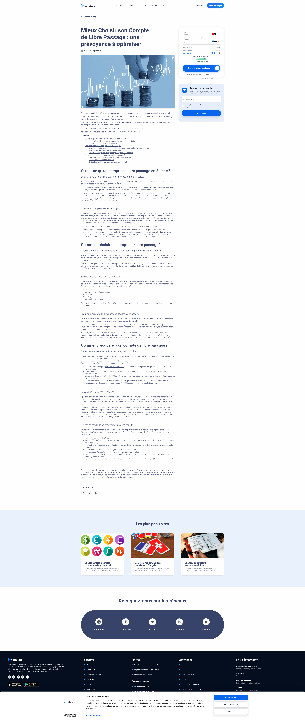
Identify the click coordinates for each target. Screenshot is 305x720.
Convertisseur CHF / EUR (144, 687)
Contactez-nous (188, 675)
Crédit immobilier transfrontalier (147, 665)
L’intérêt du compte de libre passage (103, 143)
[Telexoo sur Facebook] (13, 677)
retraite (145, 430)
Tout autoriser (231, 697)
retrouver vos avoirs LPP (114, 367)
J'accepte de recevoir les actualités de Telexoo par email (203, 106)
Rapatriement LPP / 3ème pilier (146, 670)
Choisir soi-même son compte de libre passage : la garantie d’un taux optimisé (119, 148)
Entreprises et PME (94, 675)
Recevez (186, 39)
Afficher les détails (93, 715)
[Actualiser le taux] (219, 53)
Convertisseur (92, 689)
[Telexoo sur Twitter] (18, 677)
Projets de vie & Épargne (143, 675)
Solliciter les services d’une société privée (105, 150)
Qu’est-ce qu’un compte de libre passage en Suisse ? (105, 139)
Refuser (231, 712)
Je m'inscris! (201, 113)
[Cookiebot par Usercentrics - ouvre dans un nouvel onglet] (69, 715)
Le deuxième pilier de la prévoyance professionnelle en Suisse (113, 141)
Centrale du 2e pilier (101, 399)
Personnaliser (229, 704)
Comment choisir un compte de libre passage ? (103, 146)
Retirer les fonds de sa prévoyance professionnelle (108, 162)
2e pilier (86, 193)
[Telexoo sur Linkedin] (22, 677)
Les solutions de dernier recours (101, 160)
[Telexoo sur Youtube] (27, 677)
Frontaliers (119, 6)
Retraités (143, 6)
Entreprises (154, 6)
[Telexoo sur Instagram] (9, 677)
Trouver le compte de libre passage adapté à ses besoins (111, 153)
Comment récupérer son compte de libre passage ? (105, 155)
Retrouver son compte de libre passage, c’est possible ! (110, 157)
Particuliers (131, 6)
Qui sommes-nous (189, 665)
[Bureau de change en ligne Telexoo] (88, 5)
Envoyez (186, 32)
